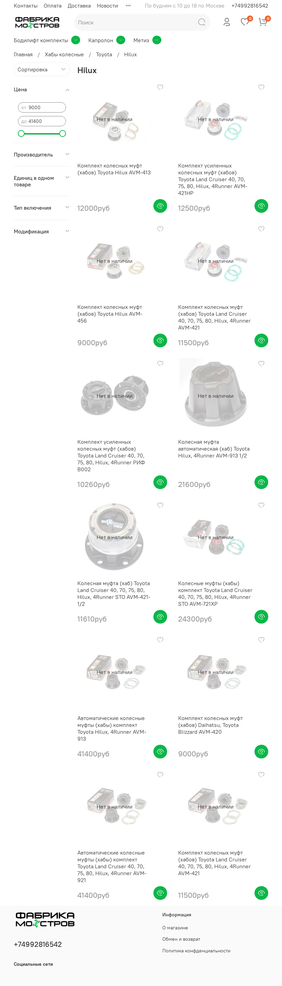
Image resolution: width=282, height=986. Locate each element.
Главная (23, 54)
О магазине (175, 928)
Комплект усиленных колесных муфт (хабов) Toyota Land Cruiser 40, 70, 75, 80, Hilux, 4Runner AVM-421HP (212, 179)
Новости (107, 5)
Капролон (100, 40)
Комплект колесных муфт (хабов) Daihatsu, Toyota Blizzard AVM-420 (210, 725)
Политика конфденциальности (196, 951)
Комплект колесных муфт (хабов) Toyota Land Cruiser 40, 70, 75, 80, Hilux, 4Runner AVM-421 (214, 317)
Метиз (141, 40)
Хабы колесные (64, 54)
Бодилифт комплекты (41, 40)
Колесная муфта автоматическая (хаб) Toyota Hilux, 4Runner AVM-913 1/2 (214, 448)
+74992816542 (249, 5)
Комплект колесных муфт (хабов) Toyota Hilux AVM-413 (114, 169)
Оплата (53, 5)
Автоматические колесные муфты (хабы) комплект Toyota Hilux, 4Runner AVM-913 (111, 728)
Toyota (104, 54)
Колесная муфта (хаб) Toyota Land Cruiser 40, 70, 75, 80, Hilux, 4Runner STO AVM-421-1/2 (113, 593)
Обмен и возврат (181, 939)
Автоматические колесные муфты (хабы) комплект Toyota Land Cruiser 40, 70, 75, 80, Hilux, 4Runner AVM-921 (112, 866)
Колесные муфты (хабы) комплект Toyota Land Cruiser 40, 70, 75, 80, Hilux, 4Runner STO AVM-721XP (215, 593)
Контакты (25, 5)
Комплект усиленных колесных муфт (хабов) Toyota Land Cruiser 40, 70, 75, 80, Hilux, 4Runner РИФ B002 (111, 455)
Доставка (79, 5)
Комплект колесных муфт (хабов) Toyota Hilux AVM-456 (109, 313)
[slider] (21, 133)
